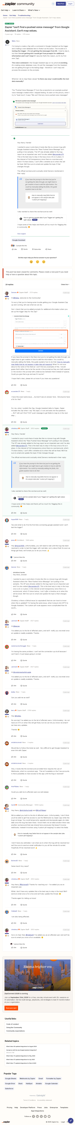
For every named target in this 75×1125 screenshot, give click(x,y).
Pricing (9, 1107)
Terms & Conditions (29, 1100)
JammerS (14, 621)
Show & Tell (10, 1052)
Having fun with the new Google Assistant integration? (21, 1050)
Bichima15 (14, 861)
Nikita (14, 41)
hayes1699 (14, 519)
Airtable (39, 1083)
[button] (61, 4)
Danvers (14, 292)
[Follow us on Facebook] (33, 1116)
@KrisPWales (41, 810)
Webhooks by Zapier (27, 1078)
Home (5, 15)
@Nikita (16, 298)
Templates (64, 1107)
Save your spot (11, 1008)
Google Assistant (18, 240)
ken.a (13, 710)
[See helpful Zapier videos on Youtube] (49, 1116)
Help (16, 1107)
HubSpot (29, 1083)
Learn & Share (18, 10)
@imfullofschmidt (26, 810)
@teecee (16, 626)
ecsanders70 (15, 391)
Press (39, 1107)
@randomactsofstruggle (22, 672)
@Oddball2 (30, 935)
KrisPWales (15, 786)
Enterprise (54, 1107)
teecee (13, 567)
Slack (20, 1083)
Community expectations (15, 1031)
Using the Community (14, 1027)
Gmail (41, 1078)
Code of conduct (12, 1024)
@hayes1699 (19, 546)
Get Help (4, 10)
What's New (33, 10)
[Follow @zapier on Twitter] (45, 1116)
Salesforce (9, 1088)
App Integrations (37, 1111)
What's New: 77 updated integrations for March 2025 (21, 1063)
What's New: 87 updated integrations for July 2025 (20, 1059)
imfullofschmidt (16, 742)
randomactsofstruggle (18, 646)
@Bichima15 (24, 885)
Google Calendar (51, 1083)
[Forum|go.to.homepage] (19, 4)
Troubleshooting (24, 15)
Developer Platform (27, 1107)
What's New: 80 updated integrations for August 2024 (21, 1046)
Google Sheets (10, 1078)
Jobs (46, 1107)
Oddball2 (14, 911)
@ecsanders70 (58, 154)
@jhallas (18, 716)
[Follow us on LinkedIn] (37, 1116)
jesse (13, 540)
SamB (13, 805)
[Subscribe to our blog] (41, 1116)
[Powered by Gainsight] (37, 1096)
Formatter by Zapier (53, 1078)
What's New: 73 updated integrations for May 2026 (20, 1056)
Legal (63, 1122)
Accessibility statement (44, 1100)
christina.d (14, 428)
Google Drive (10, 1083)
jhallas (13, 692)
